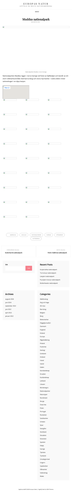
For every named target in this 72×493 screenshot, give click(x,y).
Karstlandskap (44, 371)
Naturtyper (43, 394)
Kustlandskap (44, 377)
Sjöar (41, 425)
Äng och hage (44, 302)
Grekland (43, 354)
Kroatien (43, 374)
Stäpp (42, 446)
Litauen (42, 384)
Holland (42, 357)
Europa (42, 337)
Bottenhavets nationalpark (49, 283)
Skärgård (43, 428)
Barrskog (13, 235)
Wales (42, 476)
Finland (42, 343)
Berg (41, 316)
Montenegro (44, 388)
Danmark (43, 326)
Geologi (23, 235)
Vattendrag (36, 238)
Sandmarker (44, 418)
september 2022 (10, 306)
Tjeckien (42, 452)
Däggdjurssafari (45, 323)
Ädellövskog (44, 299)
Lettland (42, 381)
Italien (42, 367)
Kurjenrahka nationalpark (48, 270)
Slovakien (43, 435)
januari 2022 (9, 316)
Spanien (42, 442)
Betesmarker (44, 319)
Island (42, 364)
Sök (6, 265)
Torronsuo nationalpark (48, 273)
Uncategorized (45, 459)
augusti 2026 (9, 299)
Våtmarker (59, 235)
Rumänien (43, 415)
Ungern (42, 463)
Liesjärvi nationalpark (47, 276)
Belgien (42, 313)
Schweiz (42, 422)
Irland (42, 360)
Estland (42, 333)
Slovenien (43, 439)
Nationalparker (36, 235)
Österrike (43, 405)
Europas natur (36, 3)
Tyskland (43, 456)
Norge (42, 401)
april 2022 (8, 313)
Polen (42, 408)
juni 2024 (8, 302)
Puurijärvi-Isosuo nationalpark (50, 280)
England (42, 330)
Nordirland (43, 398)
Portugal (43, 411)
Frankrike (43, 347)
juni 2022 (8, 309)
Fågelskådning (45, 340)
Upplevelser (44, 466)
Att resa (42, 306)
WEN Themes (50, 489)
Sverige (48, 235)
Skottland (43, 432)
